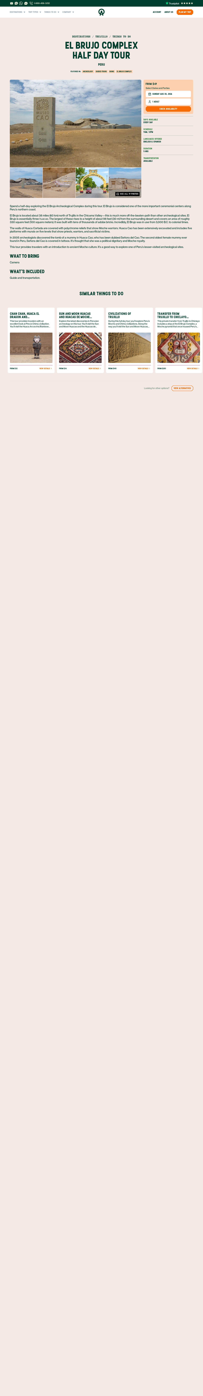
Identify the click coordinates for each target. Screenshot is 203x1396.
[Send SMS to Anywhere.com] (16, 3)
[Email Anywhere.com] (11, 3)
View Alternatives (182, 388)
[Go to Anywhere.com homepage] (101, 12)
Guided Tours (101, 71)
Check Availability (168, 109)
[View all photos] (75, 123)
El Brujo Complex (124, 71)
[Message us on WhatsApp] (21, 3)
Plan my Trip (185, 12)
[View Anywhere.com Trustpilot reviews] (179, 3)
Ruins (112, 71)
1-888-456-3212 (42, 3)
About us (168, 12)
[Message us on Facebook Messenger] (26, 3)
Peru (101, 64)
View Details (44, 368)
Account (157, 12)
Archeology (88, 71)
